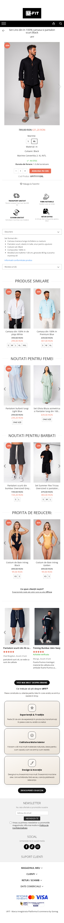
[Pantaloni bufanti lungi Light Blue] (17, 385)
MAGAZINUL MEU (31, 867)
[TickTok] (32, 846)
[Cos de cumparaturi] (53, 24)
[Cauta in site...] (60, 24)
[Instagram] (37, 846)
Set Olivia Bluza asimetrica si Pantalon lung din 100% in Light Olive (47, 410)
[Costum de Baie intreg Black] (17, 539)
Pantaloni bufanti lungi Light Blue (17, 410)
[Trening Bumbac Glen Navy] (47, 626)
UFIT (32, 37)
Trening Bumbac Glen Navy (46, 648)
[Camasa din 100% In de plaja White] (17, 308)
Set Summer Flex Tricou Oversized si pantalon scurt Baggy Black (47, 487)
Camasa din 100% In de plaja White (17, 333)
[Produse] (4, 24)
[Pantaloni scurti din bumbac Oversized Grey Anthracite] (17, 462)
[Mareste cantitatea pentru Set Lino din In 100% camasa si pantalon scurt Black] (25, 171)
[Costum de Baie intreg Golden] (46, 539)
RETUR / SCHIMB (31, 880)
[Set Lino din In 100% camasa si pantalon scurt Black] (32, 83)
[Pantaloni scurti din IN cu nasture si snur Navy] (17, 626)
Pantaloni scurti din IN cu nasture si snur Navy (27, 648)
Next (59, 87)
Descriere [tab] (9, 231)
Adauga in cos (40, 170)
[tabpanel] (32, 83)
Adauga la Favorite (30, 183)
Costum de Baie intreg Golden (47, 564)
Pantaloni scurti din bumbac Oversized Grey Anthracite (17, 487)
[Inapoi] (2, 31)
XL (34, 141)
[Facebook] (26, 846)
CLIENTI (30, 873)
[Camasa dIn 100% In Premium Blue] (46, 308)
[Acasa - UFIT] (32, 13)
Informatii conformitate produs (18, 260)
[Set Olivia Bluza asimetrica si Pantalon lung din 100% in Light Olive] (46, 385)
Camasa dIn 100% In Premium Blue (47, 333)
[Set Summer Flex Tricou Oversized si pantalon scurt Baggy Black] (46, 462)
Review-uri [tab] (11, 266)
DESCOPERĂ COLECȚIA (32, 790)
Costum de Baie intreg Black (17, 564)
